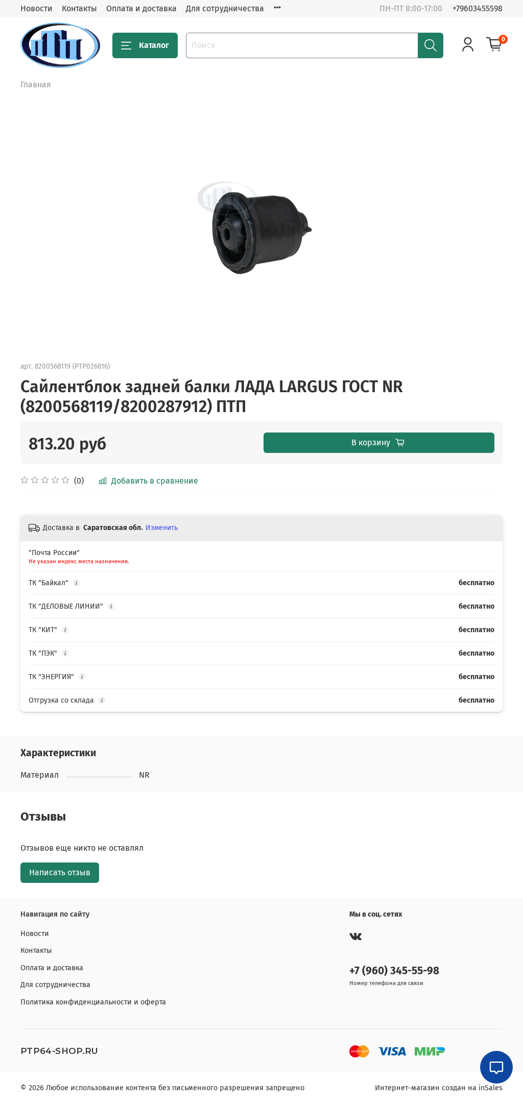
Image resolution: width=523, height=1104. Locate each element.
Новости (36, 8)
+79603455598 (478, 8)
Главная (35, 84)
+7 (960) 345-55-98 (394, 971)
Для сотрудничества (225, 8)
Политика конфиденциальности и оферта (93, 1002)
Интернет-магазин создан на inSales (439, 1088)
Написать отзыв (59, 872)
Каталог (154, 45)
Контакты (79, 8)
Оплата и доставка (141, 8)
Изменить (162, 527)
